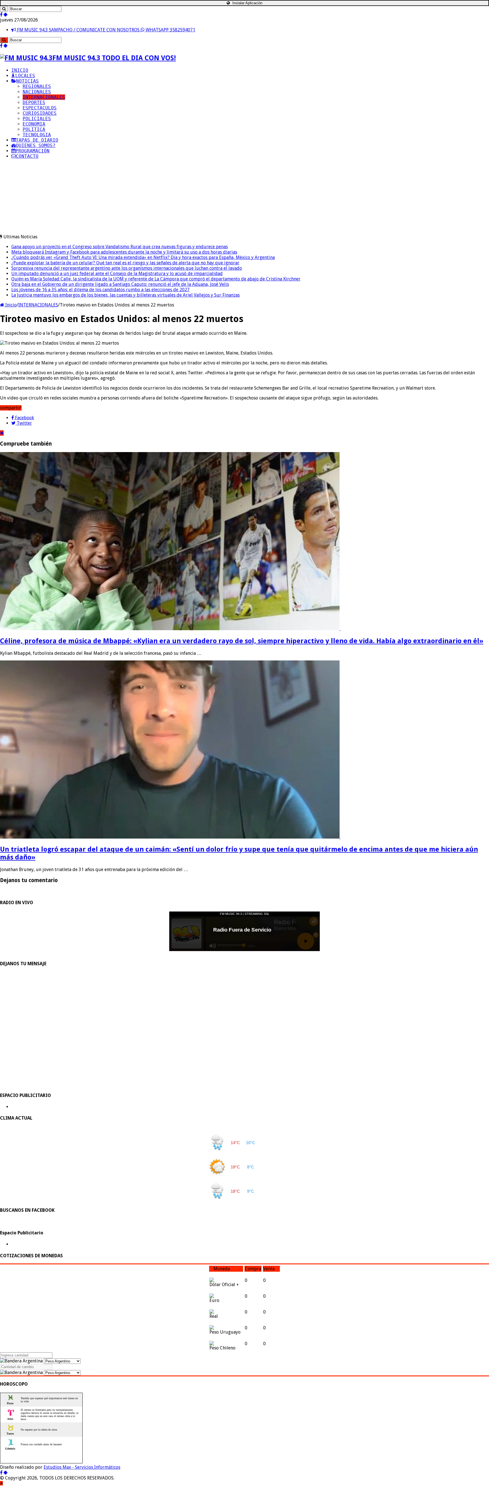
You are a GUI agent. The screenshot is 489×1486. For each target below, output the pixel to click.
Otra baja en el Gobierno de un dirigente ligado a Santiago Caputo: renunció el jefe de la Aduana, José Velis (120, 284)
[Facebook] (1, 14)
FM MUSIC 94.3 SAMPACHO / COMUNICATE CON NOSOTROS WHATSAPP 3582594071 (105, 30)
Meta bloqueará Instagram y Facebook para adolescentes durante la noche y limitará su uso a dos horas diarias (124, 252)
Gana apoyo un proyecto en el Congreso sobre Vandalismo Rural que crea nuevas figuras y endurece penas (119, 246)
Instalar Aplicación (246, 3)
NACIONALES (37, 91)
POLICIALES (37, 118)
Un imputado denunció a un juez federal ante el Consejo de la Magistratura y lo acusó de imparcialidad (117, 273)
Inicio (10, 305)
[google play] (5, 14)
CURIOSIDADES (40, 113)
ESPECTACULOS (40, 108)
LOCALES (25, 75)
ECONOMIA (34, 124)
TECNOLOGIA (37, 134)
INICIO (19, 70)
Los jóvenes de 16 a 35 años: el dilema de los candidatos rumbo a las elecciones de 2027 (100, 289)
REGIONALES (37, 86)
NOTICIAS (27, 81)
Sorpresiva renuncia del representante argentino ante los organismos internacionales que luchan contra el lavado (126, 268)
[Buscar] (4, 9)
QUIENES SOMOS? (35, 145)
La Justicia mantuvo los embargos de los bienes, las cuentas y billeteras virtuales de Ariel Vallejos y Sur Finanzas (125, 295)
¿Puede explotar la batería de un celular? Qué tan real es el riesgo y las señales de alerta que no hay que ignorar (125, 262)
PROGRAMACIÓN (33, 151)
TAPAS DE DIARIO (37, 140)
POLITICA (34, 129)
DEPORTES (34, 102)
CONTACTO (27, 156)
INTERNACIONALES (44, 97)
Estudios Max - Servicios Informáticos (82, 1467)
